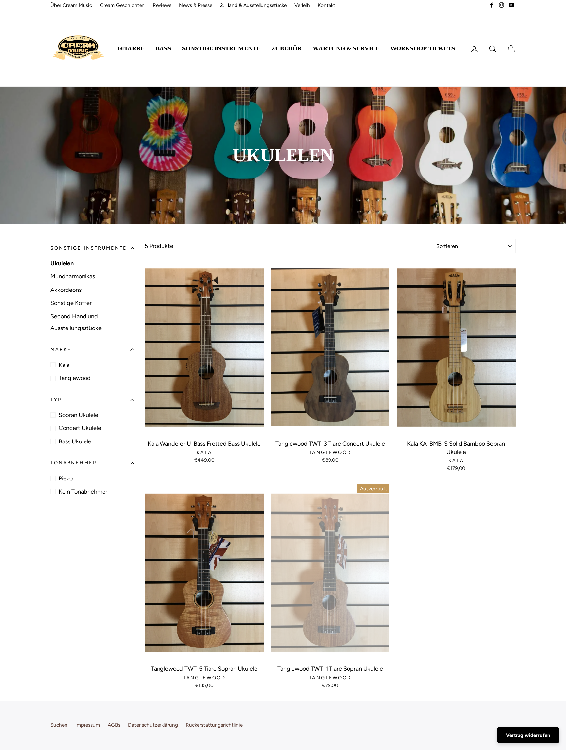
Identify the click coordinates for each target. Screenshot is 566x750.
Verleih (302, 5)
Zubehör (287, 48)
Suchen (58, 725)
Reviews (162, 5)
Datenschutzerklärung (153, 725)
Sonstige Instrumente (221, 48)
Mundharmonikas (72, 276)
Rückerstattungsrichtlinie (214, 725)
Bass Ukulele (75, 441)
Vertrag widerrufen (528, 735)
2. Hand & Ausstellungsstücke (253, 5)
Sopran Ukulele (78, 415)
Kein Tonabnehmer (83, 491)
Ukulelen (62, 263)
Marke (60, 349)
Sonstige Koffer (71, 303)
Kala (64, 364)
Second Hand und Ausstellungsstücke (76, 322)
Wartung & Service (346, 48)
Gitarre (131, 48)
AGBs (114, 725)
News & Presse (195, 5)
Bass (163, 48)
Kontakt (326, 5)
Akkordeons (66, 289)
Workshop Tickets (422, 48)
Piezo (66, 478)
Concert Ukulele (80, 428)
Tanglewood (75, 378)
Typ (56, 400)
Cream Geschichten (122, 5)
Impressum (87, 725)
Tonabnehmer (73, 463)
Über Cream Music (71, 5)
